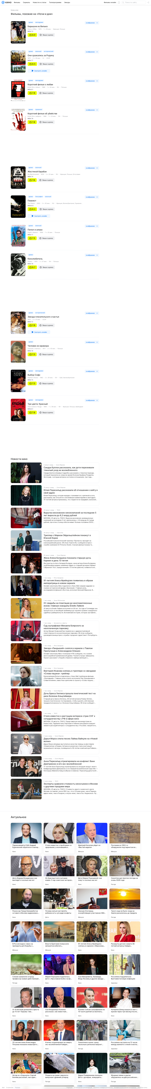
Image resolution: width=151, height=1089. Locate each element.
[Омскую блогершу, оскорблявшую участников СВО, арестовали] (92, 904)
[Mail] (3, 2)
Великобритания (68, 203)
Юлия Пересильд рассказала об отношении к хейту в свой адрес (71, 491)
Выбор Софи (34, 375)
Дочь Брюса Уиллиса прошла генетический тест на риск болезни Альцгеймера (70, 694)
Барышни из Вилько (38, 26)
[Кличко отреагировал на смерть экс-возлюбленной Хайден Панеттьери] (59, 1035)
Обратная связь (142, 1087)
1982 (41, 377)
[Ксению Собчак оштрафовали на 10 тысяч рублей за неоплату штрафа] (92, 1002)
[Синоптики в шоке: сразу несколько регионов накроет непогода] (92, 1035)
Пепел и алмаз (35, 229)
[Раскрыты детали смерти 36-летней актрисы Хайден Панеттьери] (124, 936)
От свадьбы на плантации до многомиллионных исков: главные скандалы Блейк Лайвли (68, 604)
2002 (38, 203)
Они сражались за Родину (41, 55)
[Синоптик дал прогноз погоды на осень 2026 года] (124, 871)
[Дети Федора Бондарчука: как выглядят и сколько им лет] (26, 871)
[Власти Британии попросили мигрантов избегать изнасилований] (59, 936)
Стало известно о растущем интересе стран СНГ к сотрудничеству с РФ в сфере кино (69, 717)
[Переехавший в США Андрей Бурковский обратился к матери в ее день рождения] (26, 838)
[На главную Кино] (8, 2)
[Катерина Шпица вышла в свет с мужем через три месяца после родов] (124, 1002)
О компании (9, 1087)
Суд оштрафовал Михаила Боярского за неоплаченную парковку (64, 627)
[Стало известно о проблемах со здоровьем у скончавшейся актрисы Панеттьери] (59, 838)
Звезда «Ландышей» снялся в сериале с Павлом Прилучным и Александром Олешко (68, 649)
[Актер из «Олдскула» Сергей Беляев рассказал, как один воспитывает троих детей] (26, 1068)
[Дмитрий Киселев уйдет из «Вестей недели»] (92, 838)
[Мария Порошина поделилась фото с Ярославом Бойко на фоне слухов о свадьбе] (59, 969)
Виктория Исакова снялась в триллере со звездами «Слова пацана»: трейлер (70, 672)
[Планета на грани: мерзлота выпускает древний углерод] (59, 1068)
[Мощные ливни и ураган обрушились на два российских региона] (124, 1068)
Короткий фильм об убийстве (42, 113)
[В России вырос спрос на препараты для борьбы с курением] (26, 936)
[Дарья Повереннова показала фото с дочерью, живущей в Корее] (92, 1068)
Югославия (76, 174)
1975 (29, 58)
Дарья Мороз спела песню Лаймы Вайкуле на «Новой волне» (70, 740)
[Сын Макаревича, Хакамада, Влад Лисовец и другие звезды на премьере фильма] (92, 969)
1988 (43, 87)
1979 (39, 29)
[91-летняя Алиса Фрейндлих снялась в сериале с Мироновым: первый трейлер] (92, 936)
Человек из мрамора (38, 346)
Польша (62, 29)
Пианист (32, 200)
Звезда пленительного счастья (43, 317)
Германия (78, 203)
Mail (3, 1087)
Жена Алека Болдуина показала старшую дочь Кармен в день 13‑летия (67, 559)
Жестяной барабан (37, 171)
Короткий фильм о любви (40, 84)
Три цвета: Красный (38, 404)
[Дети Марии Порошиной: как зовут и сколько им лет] (92, 871)
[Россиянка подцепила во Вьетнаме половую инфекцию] (124, 969)
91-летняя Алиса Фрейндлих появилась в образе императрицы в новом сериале (68, 581)
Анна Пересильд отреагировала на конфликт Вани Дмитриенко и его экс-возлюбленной (69, 762)
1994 (45, 406)
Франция (56, 29)
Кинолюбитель (35, 259)
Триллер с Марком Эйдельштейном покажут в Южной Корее (67, 536)
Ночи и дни (14, 10)
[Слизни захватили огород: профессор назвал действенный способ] (26, 969)
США (61, 377)
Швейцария (79, 406)
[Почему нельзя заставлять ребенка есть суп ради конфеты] (59, 904)
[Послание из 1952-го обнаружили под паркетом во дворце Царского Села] (124, 838)
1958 (41, 232)
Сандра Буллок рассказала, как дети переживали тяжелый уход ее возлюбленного (69, 468)
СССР (48, 58)
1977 (44, 348)
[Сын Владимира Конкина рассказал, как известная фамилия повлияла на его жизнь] (59, 1002)
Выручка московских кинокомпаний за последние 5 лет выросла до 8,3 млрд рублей (70, 514)
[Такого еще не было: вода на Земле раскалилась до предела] (124, 904)
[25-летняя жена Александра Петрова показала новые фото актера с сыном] (26, 1035)
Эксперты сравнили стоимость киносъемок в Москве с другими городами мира (71, 785)
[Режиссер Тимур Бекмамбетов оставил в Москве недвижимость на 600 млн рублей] (26, 904)
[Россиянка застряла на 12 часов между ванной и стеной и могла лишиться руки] (124, 1035)
